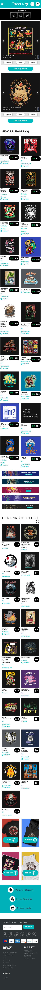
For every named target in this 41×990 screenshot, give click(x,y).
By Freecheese (25, 292)
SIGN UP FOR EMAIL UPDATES (15, 923)
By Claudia (5, 632)
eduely (7, 110)
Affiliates (28, 951)
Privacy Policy (31, 953)
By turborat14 (25, 361)
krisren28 (8, 57)
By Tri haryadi (6, 785)
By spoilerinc (25, 261)
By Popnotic (4, 428)
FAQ (4, 958)
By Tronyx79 (25, 575)
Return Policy (9, 965)
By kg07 (24, 549)
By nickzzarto (25, 396)
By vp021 (5, 548)
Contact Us (8, 955)
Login (5, 977)
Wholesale (8, 968)
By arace (4, 693)
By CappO (5, 752)
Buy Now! (20, 69)
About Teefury (10, 953)
